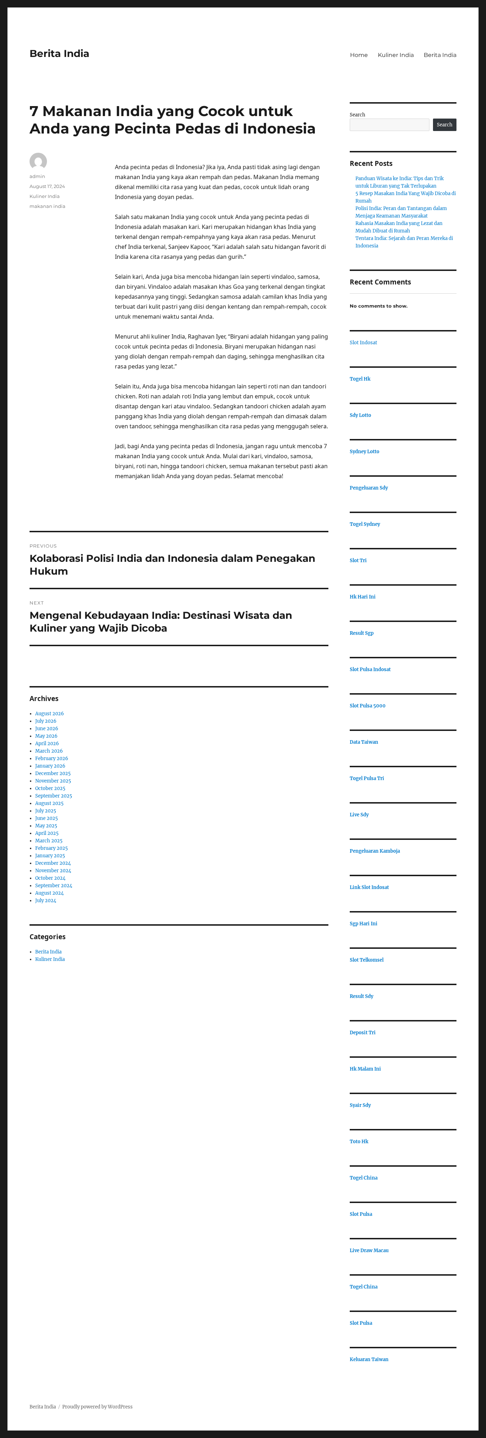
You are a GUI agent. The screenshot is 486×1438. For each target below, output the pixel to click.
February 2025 (51, 848)
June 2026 (46, 729)
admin (37, 176)
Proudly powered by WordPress (97, 1407)
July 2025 (45, 811)
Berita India (59, 53)
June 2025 (46, 818)
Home (359, 55)
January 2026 (50, 766)
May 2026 (46, 736)
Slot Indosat (363, 343)
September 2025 (53, 796)
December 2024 (53, 863)
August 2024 (49, 893)
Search (357, 115)
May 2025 (46, 826)
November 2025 (53, 781)
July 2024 (45, 901)
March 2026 (49, 751)
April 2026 (47, 744)
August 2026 (49, 714)
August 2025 (49, 803)
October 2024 (50, 878)
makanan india (47, 206)
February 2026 (51, 758)
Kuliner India (396, 55)
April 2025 (47, 833)
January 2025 (50, 856)
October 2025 (50, 788)
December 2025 (53, 773)
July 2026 (46, 721)
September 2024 (53, 886)
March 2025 (49, 841)
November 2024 (53, 871)
